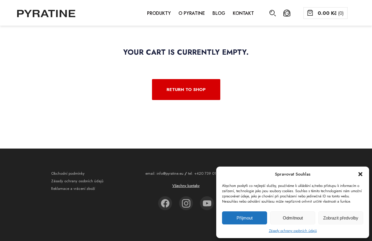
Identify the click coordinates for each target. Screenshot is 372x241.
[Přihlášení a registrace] (286, 13)
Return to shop (186, 89)
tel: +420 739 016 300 (207, 173)
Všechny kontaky (186, 185)
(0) (331, 13)
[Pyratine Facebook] (165, 203)
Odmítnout (293, 217)
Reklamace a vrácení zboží (73, 188)
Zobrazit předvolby (340, 217)
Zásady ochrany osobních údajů (293, 230)
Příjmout (245, 217)
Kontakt (243, 13)
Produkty (159, 13)
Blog (218, 13)
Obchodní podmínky (68, 173)
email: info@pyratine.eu (164, 173)
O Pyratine (191, 13)
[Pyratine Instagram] (186, 203)
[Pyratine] (46, 13)
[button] (360, 174)
